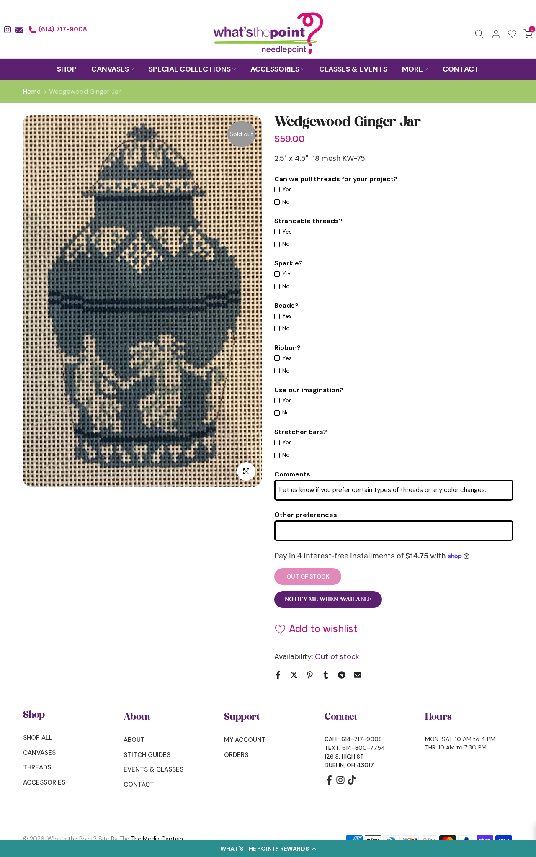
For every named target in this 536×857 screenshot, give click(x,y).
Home (32, 91)
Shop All (37, 737)
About (134, 740)
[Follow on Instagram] (340, 782)
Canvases (39, 753)
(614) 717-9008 (62, 29)
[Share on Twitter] (294, 675)
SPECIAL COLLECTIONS (190, 69)
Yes (287, 189)
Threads (37, 767)
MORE (412, 69)
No (286, 202)
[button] (268, 848)
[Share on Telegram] (341, 675)
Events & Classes (153, 769)
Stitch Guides (147, 755)
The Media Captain (157, 838)
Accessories (44, 782)
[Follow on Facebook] (329, 782)
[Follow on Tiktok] (351, 782)
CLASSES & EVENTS (353, 69)
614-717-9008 (361, 739)
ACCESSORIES (274, 69)
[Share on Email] (357, 675)
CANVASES (110, 69)
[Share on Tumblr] (326, 675)
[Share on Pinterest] (310, 675)
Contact (139, 784)
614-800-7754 (363, 747)
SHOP (67, 69)
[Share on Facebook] (278, 675)
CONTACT (461, 69)
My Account (245, 740)
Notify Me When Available (328, 599)
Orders (236, 755)
